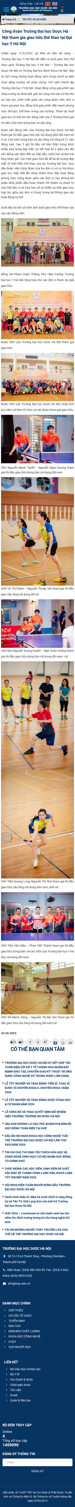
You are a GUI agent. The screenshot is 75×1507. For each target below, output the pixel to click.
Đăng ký (37, 1471)
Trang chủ (10, 19)
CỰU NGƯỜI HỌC (19, 1347)
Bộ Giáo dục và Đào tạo (25, 1369)
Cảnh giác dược (20, 1384)
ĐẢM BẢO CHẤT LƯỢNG (24, 1331)
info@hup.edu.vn (18, 1283)
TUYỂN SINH (16, 1320)
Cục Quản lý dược (21, 1379)
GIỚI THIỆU (15, 1310)
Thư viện (15, 1390)
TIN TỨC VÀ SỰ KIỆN (34, 19)
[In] (62, 1042)
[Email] (70, 1042)
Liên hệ (39, 3)
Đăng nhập (26, 3)
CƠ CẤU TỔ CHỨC (20, 1315)
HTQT (12, 1341)
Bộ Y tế (14, 1374)
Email (13, 1395)
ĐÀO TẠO (14, 1326)
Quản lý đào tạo (20, 1400)
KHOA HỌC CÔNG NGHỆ (24, 1336)
